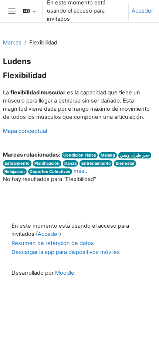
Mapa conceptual (25, 131)
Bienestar (125, 163)
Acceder (142, 10)
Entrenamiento (96, 163)
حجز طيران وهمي (135, 155)
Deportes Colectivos (50, 171)
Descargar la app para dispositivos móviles (65, 252)
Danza (70, 163)
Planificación (47, 163)
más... (81, 171)
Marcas (12, 42)
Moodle (64, 272)
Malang (108, 155)
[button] (29, 11)
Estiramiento (17, 163)
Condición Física (79, 155)
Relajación (14, 171)
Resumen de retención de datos (52, 243)
